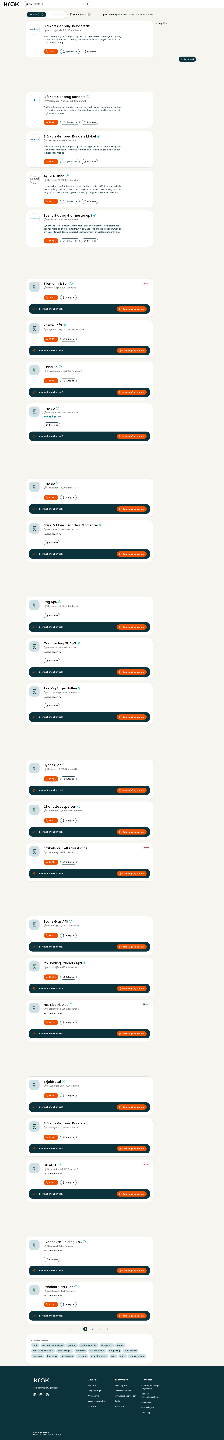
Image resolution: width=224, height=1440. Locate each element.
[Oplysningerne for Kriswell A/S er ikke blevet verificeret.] (64, 325)
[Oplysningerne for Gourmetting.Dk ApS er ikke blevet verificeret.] (78, 643)
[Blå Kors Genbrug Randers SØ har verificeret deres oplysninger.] (92, 25)
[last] (108, 1329)
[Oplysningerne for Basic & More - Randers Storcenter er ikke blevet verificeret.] (100, 525)
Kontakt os (92, 1406)
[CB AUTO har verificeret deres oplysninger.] (60, 1164)
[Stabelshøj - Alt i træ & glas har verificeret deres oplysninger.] (90, 848)
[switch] (87, 14)
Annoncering (93, 1396)
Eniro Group (93, 1385)
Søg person (146, 1402)
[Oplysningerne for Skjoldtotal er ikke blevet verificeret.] (63, 1081)
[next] (101, 1329)
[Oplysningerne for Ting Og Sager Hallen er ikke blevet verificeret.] (79, 688)
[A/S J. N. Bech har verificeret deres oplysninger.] (67, 175)
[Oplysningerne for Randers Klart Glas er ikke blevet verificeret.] (75, 1286)
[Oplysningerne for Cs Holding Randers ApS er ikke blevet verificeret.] (84, 962)
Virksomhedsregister (97, 1401)
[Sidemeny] (219, 3)
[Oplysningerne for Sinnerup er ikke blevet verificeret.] (60, 366)
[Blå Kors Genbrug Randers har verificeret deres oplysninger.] (87, 96)
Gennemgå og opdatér (133, 309)
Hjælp (117, 1401)
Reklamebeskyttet (53, 533)
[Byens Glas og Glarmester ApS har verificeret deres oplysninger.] (94, 215)
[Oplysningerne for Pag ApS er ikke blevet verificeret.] (59, 601)
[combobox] (52, 4)
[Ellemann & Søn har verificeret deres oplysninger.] (71, 283)
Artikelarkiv (119, 1406)
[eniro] (11, 4)
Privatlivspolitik (121, 1385)
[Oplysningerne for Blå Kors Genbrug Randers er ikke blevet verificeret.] (87, 1123)
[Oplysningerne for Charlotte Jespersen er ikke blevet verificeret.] (78, 806)
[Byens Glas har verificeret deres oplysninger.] (63, 764)
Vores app (145, 1412)
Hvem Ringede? (148, 1407)
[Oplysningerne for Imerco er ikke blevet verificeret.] (57, 408)
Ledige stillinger (95, 1390)
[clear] (80, 4)
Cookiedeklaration (123, 1390)
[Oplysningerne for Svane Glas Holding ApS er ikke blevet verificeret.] (84, 1241)
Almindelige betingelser (125, 1396)
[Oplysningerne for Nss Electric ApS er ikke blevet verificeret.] (71, 1004)
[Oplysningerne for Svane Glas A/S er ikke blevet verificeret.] (70, 921)
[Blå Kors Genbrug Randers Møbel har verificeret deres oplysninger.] (98, 136)
